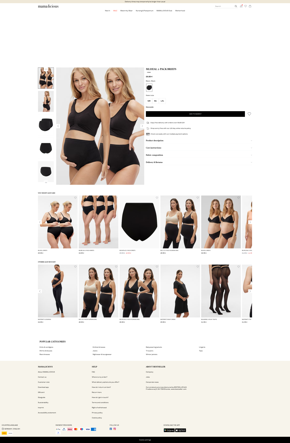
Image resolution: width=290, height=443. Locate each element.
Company (149, 372)
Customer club (44, 382)
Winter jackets (151, 354)
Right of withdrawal (99, 408)
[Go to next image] (46, 182)
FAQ (93, 372)
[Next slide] (250, 222)
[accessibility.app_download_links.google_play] (169, 432)
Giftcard (41, 392)
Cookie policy (97, 418)
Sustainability (43, 402)
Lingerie (202, 347)
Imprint (41, 408)
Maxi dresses (45, 354)
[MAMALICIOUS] (48, 7)
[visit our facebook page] (111, 429)
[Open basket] (250, 6)
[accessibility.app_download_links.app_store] (180, 432)
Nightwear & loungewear (102, 354)
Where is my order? (99, 377)
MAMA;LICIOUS (45, 366)
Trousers (149, 351)
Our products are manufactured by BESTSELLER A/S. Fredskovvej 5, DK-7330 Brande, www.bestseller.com (166, 388)
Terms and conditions (100, 402)
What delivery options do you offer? (105, 382)
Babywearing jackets (154, 347)
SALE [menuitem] (115, 11)
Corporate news (152, 382)
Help (94, 366)
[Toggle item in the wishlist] (249, 114)
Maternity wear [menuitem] (126, 11)
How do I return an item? (101, 387)
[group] (58, 226)
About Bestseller (155, 366)
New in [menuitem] (107, 11)
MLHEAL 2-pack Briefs (161, 69)
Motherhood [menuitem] (180, 11)
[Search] (236, 6)
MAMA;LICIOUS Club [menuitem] (164, 11)
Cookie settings (145, 440)
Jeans (95, 351)
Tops (201, 351)
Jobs (148, 377)
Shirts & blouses (46, 351)
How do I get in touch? (100, 397)
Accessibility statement (47, 413)
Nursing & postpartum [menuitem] (144, 11)
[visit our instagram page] (115, 429)
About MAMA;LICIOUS (46, 372)
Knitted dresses (99, 347)
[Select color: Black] (149, 88)
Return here (97, 392)
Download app (43, 387)
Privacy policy (97, 413)
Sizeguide (41, 397)
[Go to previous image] (46, 69)
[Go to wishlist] (245, 7)
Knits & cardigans (46, 347)
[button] (149, 101)
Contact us (42, 377)
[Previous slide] (40, 222)
